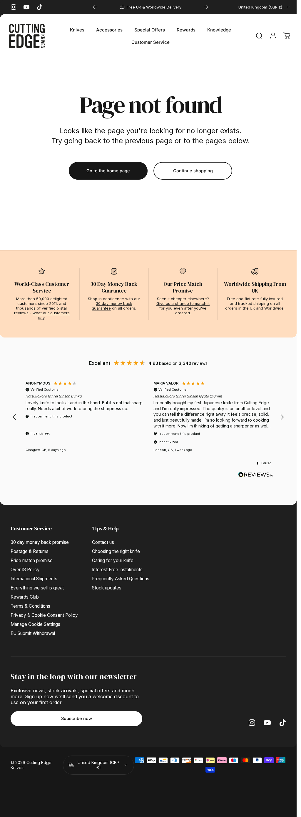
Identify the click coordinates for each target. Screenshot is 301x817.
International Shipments (34, 579)
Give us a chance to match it (183, 303)
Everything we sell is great (37, 588)
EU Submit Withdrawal (33, 633)
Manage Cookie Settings (35, 624)
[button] (15, 417)
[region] (148, 417)
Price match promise (32, 560)
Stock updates (106, 588)
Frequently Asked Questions (120, 579)
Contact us (103, 542)
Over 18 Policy (25, 569)
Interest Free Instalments (117, 569)
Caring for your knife (112, 560)
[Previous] (94, 7)
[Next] (206, 7)
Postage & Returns (30, 551)
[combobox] (264, 7)
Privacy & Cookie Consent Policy (44, 615)
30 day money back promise (40, 542)
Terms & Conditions (30, 606)
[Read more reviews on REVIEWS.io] (255, 475)
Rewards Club (25, 597)
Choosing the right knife (116, 551)
